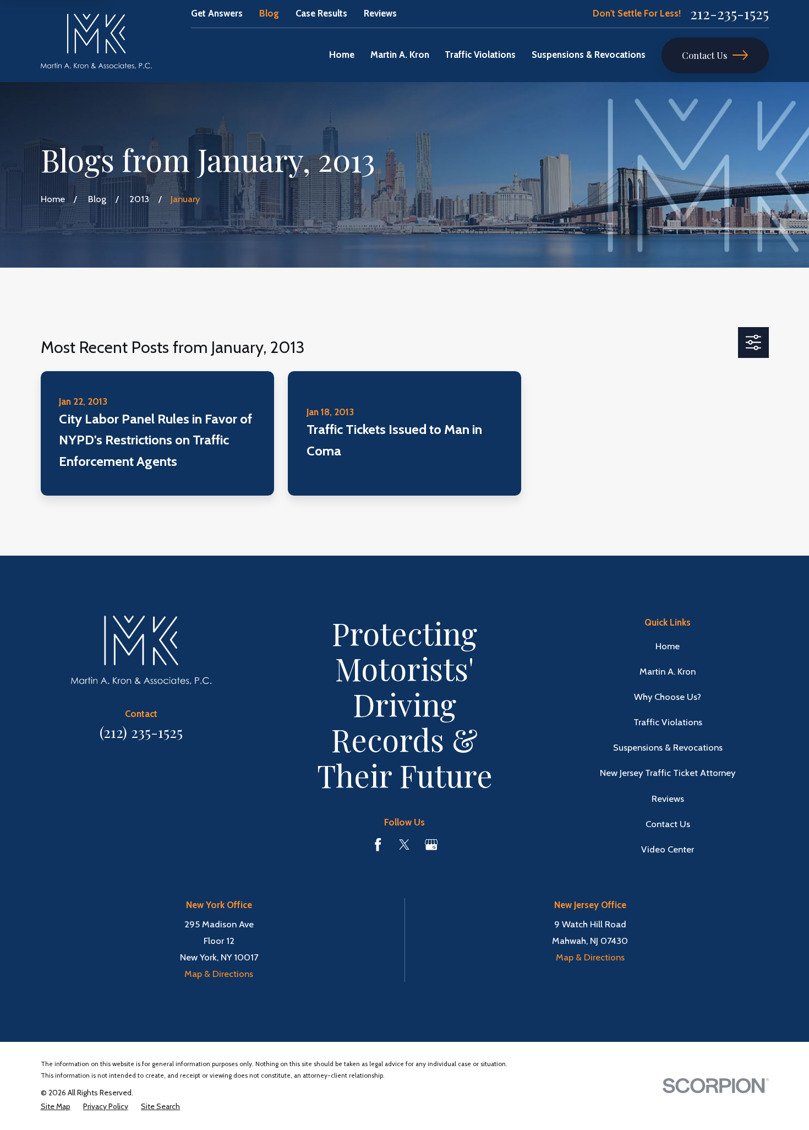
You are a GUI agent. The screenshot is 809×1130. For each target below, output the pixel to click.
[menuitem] (55, 1106)
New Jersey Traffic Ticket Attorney (667, 772)
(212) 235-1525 (141, 732)
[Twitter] (404, 844)
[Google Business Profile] (431, 844)
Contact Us (704, 55)
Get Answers (217, 13)
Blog (269, 13)
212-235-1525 (729, 14)
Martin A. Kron (667, 671)
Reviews (380, 13)
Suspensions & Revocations (668, 747)
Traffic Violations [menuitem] (480, 54)
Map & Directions (218, 973)
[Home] (96, 41)
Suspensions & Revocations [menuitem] (589, 54)
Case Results (321, 13)
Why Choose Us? (667, 696)
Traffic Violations (667, 721)
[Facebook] (377, 844)
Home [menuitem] (341, 54)
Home (667, 645)
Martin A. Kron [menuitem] (399, 54)
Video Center (667, 849)
